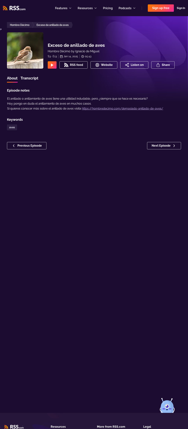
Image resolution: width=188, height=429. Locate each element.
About (12, 78)
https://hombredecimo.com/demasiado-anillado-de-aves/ (122, 108)
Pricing (108, 8)
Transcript (29, 78)
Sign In (181, 8)
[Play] (52, 65)
